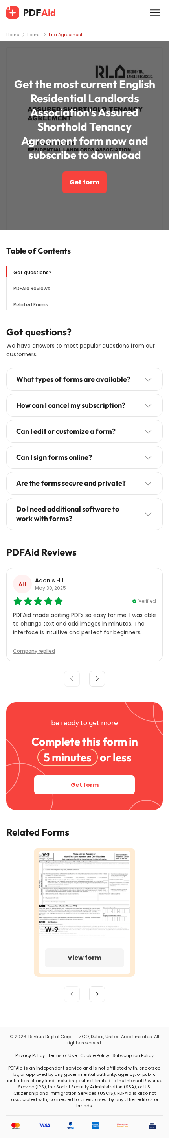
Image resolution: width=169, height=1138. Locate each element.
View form (84, 957)
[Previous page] (72, 994)
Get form (84, 182)
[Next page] (97, 994)
